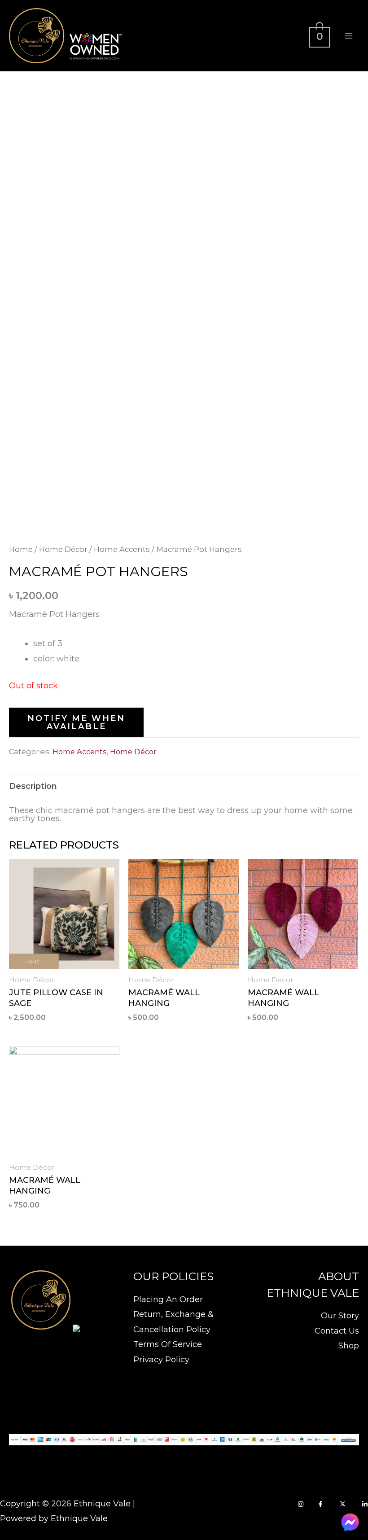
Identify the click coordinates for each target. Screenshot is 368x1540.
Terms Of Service (167, 1344)
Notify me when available (76, 722)
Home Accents (122, 549)
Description (33, 786)
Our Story (340, 1316)
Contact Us (337, 1331)
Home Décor (63, 549)
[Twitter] (342, 1503)
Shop (348, 1346)
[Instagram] (301, 1504)
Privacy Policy (161, 1360)
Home (21, 549)
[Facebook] (320, 1504)
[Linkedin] (365, 1504)
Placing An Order (168, 1299)
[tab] (33, 786)
